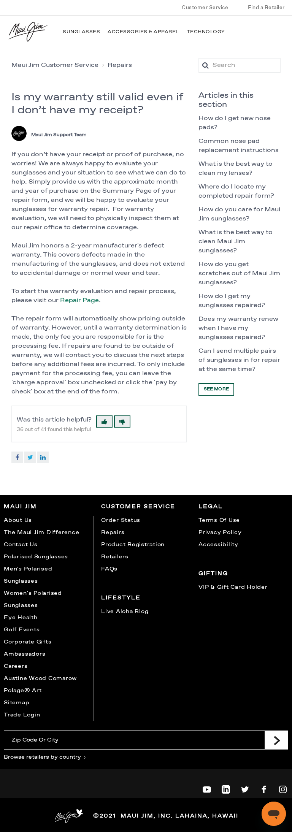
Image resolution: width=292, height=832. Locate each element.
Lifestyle (121, 597)
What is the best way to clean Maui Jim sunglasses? (235, 241)
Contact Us (21, 544)
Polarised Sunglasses (36, 556)
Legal (210, 506)
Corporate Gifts (27, 642)
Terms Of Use (219, 520)
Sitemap (16, 702)
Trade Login (22, 715)
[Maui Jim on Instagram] (283, 788)
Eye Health (21, 617)
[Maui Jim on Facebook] (264, 788)
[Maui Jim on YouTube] (207, 788)
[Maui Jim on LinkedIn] (226, 788)
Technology (206, 32)
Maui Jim (20, 506)
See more (216, 389)
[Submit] (276, 740)
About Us (18, 520)
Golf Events (22, 629)
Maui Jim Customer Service (54, 65)
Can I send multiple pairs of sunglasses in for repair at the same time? (239, 360)
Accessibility (218, 544)
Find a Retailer (266, 7)
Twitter (30, 457)
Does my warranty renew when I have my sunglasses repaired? (238, 328)
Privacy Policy (220, 532)
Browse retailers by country (43, 757)
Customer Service (205, 7)
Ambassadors (24, 654)
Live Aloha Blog (124, 611)
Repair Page (79, 300)
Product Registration (133, 544)
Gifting (213, 573)
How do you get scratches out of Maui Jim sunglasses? (239, 273)
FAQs (109, 569)
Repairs (120, 65)
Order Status (120, 520)
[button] (104, 421)
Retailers (115, 556)
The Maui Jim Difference (41, 532)
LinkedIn (43, 457)
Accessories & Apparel (143, 32)
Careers (15, 666)
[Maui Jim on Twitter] (245, 788)
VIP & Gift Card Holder (233, 587)
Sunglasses (81, 32)
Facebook (17, 457)
